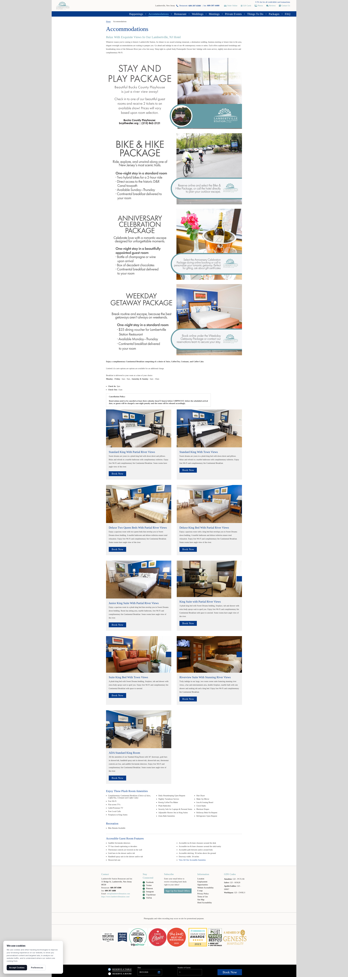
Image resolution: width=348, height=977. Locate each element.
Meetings (214, 14)
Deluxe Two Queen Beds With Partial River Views (138, 527)
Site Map (200, 900)
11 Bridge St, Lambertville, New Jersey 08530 (116, 883)
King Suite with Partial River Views (200, 601)
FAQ (287, 14)
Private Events (233, 14)
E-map (200, 891)
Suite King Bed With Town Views (128, 677)
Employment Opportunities (202, 883)
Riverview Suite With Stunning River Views (205, 677)
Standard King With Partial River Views (132, 452)
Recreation (112, 823)
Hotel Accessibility (204, 903)
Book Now (117, 473)
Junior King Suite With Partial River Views (134, 603)
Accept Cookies (16, 967)
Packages (274, 14)
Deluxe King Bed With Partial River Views (204, 527)
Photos (260, 6)
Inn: (211, 5)
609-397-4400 (110, 891)
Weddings (197, 14)
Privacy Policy (203, 894)
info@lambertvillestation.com (118, 894)
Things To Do (255, 14)
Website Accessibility (205, 888)
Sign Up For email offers (178, 891)
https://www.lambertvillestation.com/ (115, 897)
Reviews (272, 6)
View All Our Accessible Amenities (192, 860)
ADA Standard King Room (124, 752)
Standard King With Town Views (198, 452)
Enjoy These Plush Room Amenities (127, 791)
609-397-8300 (115, 888)
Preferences (37, 967)
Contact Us (286, 6)
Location (200, 879)
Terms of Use (202, 897)
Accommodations (158, 14)
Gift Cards (247, 6)
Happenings (136, 14)
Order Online (232, 6)
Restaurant (180, 14)
